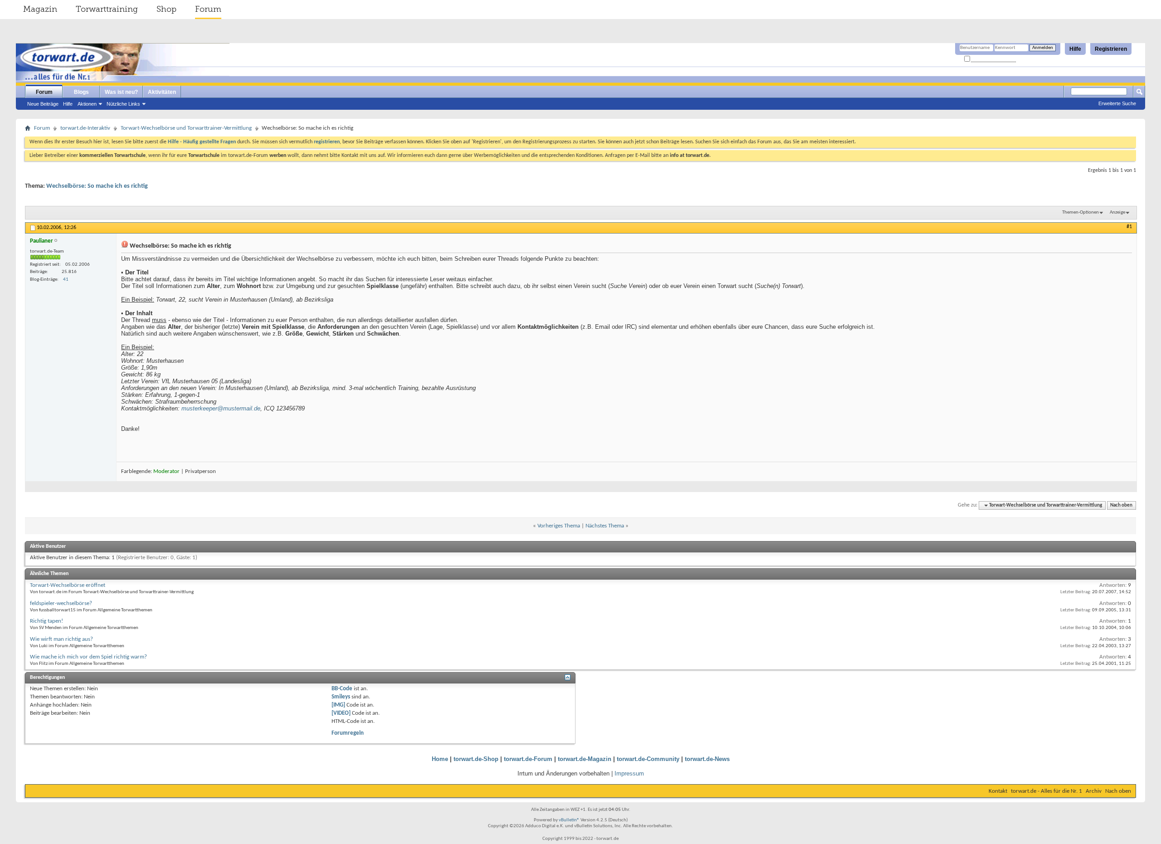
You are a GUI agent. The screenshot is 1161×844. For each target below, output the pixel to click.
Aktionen (87, 104)
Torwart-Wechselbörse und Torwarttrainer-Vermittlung (186, 128)
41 (65, 279)
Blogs (81, 92)
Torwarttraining (107, 9)
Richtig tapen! (46, 621)
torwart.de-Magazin (584, 759)
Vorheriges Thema (558, 526)
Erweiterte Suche (1117, 103)
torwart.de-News (707, 759)
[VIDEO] (341, 713)
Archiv (1094, 791)
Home (440, 759)
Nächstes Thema (604, 526)
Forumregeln (348, 733)
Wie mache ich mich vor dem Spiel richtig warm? (88, 657)
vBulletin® (569, 820)
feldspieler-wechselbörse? (61, 603)
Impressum (629, 773)
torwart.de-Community (648, 759)
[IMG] (338, 705)
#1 (1129, 226)
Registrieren (1111, 49)
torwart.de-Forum (528, 759)
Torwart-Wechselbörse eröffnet (67, 585)
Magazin (40, 9)
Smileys (341, 697)
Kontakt (998, 791)
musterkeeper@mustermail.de (220, 408)
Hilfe (1075, 49)
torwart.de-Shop (476, 759)
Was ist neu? (121, 92)
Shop (166, 9)
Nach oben (1121, 505)
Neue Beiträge (43, 104)
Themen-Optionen (1080, 212)
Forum (208, 9)
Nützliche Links (123, 104)
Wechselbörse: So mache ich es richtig (97, 186)
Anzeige (1117, 212)
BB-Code (342, 689)
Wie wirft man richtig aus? (61, 639)
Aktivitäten (162, 92)
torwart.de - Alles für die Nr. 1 (1046, 791)
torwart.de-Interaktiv (85, 128)
